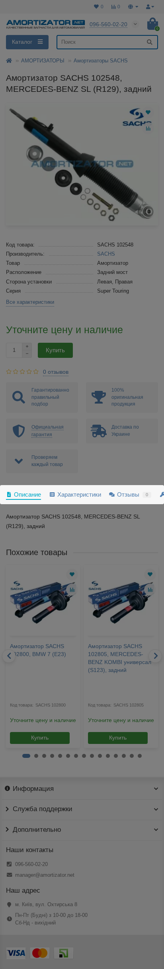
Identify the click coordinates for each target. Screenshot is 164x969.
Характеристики (79, 494)
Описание (27, 494)
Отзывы (132, 494)
